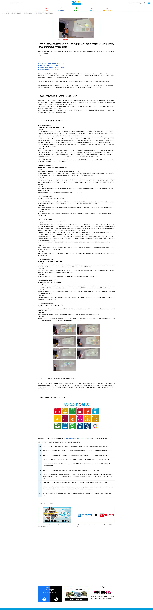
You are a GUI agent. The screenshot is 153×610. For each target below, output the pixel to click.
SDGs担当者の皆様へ (138, 3)
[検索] (144, 3)
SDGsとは (130, 3)
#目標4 (39, 55)
